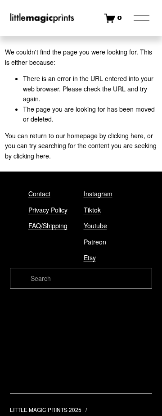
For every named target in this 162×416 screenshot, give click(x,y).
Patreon (95, 241)
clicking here (126, 135)
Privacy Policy (48, 209)
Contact (39, 193)
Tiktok (92, 209)
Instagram (98, 193)
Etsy (90, 257)
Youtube (95, 225)
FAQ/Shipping (48, 225)
